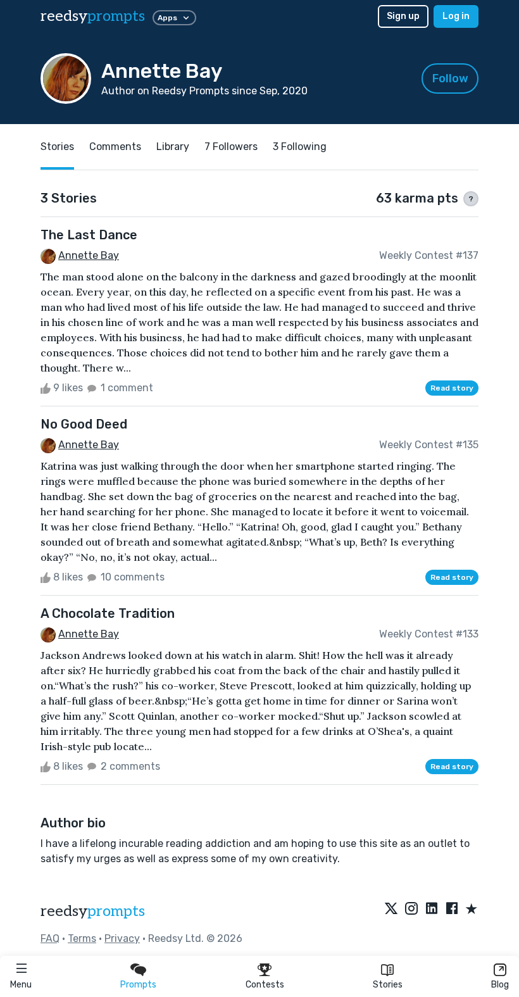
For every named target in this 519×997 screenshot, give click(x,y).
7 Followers (231, 147)
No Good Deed (84, 424)
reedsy (93, 16)
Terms (82, 938)
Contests (265, 984)
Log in (456, 16)
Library (172, 147)
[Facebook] (452, 909)
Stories (388, 984)
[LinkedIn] (431, 909)
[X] (391, 909)
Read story (451, 388)
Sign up (403, 16)
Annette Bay (88, 255)
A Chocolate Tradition (108, 613)
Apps (167, 17)
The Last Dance (89, 234)
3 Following (300, 147)
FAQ (50, 938)
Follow (450, 78)
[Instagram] (411, 909)
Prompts (138, 984)
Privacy (122, 938)
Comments (115, 147)
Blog (500, 984)
